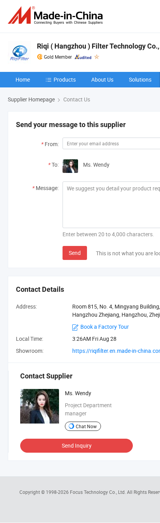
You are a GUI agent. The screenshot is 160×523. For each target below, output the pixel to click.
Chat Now (86, 426)
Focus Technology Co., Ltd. (98, 492)
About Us (102, 79)
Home (23, 79)
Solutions (140, 79)
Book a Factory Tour (104, 326)
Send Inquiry (77, 445)
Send (75, 252)
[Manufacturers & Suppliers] (57, 15)
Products (65, 79)
